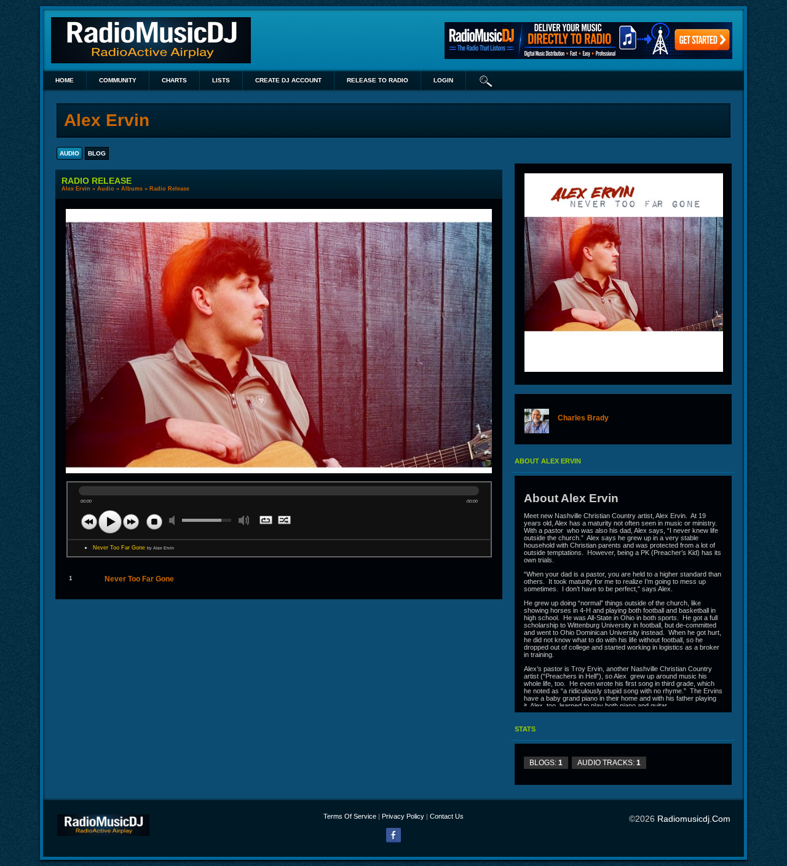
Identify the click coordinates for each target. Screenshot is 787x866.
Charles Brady (583, 418)
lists (221, 80)
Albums (132, 189)
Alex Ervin (75, 189)
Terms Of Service (349, 816)
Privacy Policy (403, 816)
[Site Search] (486, 80)
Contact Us (447, 816)
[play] (110, 522)
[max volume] (244, 520)
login (443, 80)
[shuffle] (285, 521)
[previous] (89, 521)
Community (117, 80)
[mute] (174, 520)
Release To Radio (377, 80)
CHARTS (174, 80)
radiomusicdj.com (693, 819)
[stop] (154, 521)
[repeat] (266, 521)
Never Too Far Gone (133, 548)
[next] (131, 521)
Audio (105, 189)
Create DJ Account (288, 80)
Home (64, 80)
